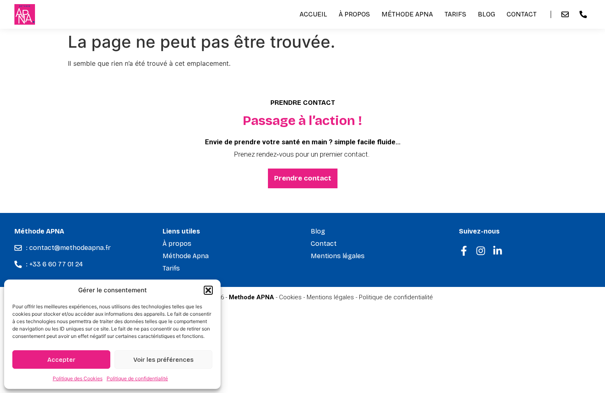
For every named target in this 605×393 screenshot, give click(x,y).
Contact (522, 14)
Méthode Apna (407, 14)
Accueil (313, 14)
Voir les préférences (163, 359)
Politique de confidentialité (137, 378)
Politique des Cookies (77, 378)
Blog (486, 14)
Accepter (61, 359)
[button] (208, 290)
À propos (354, 14)
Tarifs (455, 14)
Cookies (290, 297)
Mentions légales (338, 256)
